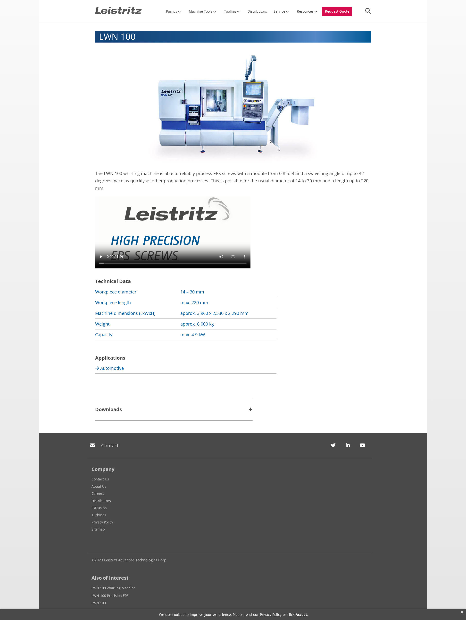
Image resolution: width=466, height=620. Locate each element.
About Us (99, 486)
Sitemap (98, 529)
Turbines (99, 515)
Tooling (230, 11)
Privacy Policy (102, 522)
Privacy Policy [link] (271, 614)
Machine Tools (200, 11)
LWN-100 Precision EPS (110, 595)
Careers (98, 493)
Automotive (111, 368)
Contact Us (100, 479)
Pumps (171, 11)
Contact (110, 445)
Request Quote (337, 11)
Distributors (257, 11)
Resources (305, 11)
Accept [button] (301, 614)
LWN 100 (99, 603)
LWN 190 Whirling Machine (114, 588)
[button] (462, 612)
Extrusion (99, 507)
